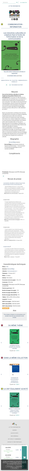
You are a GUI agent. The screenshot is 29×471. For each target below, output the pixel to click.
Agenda (14, 430)
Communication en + (22, 80)
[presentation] (1, 342)
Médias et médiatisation (14, 408)
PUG (10, 80)
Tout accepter (19, 466)
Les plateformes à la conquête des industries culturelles (14, 347)
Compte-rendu (6, 246)
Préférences (10, 466)
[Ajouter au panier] (24, 457)
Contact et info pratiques (14, 442)
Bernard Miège (13, 75)
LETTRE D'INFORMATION (14, 6)
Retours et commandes (14, 439)
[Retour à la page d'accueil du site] (14, 13)
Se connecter (23, 2)
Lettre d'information (14, 427)
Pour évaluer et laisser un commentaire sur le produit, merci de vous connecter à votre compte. (14, 316)
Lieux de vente (14, 433)
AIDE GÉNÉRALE (14, 436)
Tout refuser (14, 468)
